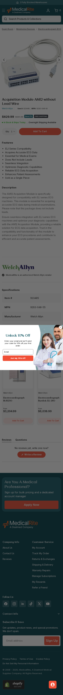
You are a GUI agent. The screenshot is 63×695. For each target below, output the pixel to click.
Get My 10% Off (17, 358)
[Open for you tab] (53, 685)
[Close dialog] (60, 327)
